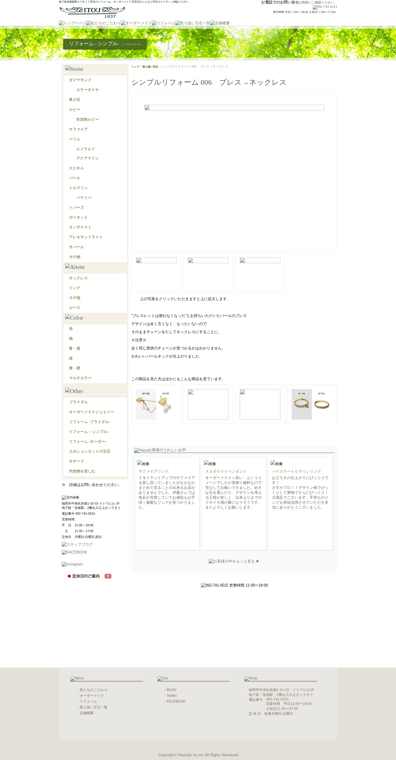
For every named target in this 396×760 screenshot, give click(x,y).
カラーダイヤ (87, 90)
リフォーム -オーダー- (87, 441)
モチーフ (76, 461)
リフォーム (88, 701)
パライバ (83, 197)
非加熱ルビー (87, 119)
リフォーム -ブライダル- (89, 422)
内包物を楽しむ (82, 471)
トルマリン (78, 188)
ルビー (74, 109)
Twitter (172, 696)
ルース (74, 307)
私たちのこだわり (94, 690)
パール (74, 178)
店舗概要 (87, 713)
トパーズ (76, 207)
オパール (76, 247)
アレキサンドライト (86, 237)
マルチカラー (80, 378)
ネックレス (78, 278)
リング (74, 288)
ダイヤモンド (80, 80)
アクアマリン (87, 158)
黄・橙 (74, 368)
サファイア (78, 129)
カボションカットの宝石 (89, 451)
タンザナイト (80, 227)
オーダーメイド (92, 696)
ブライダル (78, 402)
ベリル (74, 139)
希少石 (74, 99)
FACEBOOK (176, 701)
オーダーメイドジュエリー (91, 412)
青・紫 (74, 348)
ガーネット (78, 217)
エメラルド (85, 149)
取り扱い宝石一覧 (94, 707)
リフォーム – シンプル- (88, 431)
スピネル (76, 168)
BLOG (171, 690)
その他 (74, 257)
